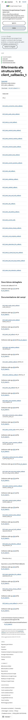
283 (14, 367)
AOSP (2, 53)
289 (14, 408)
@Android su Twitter (6, 666)
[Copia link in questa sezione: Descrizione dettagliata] (23, 282)
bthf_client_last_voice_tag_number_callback (13, 260)
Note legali (5, 711)
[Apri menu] (2, 2)
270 (14, 289)
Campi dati (4, 81)
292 (14, 478)
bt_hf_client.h (14, 88)
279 (14, 327)
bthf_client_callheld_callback (10, 187)
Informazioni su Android (7, 708)
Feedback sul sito (6, 713)
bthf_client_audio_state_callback (11, 114)
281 (14, 340)
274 (14, 312)
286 (14, 354)
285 (14, 393)
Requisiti (3, 647)
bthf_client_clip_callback (8, 203)
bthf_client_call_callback (8, 171)
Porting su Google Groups (7, 681)
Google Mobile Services (7, 697)
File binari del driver (6, 657)
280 (14, 449)
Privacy (16, 711)
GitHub (3, 659)
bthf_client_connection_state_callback (12, 106)
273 (14, 422)
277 (14, 493)
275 (14, 609)
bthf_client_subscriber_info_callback (11, 244)
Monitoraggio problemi (7, 702)
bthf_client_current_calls (8, 220)
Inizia (14, 28)
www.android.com (5, 695)
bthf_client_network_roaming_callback (12, 138)
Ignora (14, 23)
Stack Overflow (5, 700)
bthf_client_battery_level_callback (11, 155)
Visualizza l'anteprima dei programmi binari (12, 652)
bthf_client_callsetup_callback (10, 179)
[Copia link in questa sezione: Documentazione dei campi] (2, 300)
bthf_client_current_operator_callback (12, 163)
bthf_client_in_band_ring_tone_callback (12, 252)
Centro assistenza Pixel (6, 690)
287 (14, 435)
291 (14, 464)
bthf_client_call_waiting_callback (11, 212)
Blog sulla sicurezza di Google (8, 673)
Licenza (11, 711)
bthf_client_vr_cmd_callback (9, 122)
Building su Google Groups (7, 678)
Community (18, 708)
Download (3, 649)
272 (14, 567)
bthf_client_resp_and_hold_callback (11, 195)
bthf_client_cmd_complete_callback (11, 236)
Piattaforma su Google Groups (8, 676)
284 (14, 536)
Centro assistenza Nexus (7, 692)
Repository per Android (7, 644)
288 (14, 596)
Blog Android (4, 671)
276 (14, 522)
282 (14, 380)
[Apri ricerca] (17, 2)
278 (14, 507)
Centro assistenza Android (7, 687)
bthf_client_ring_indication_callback (11, 270)
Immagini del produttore (7, 654)
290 (14, 581)
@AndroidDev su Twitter (7, 668)
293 (14, 551)
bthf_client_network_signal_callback (11, 146)
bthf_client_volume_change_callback (11, 228)
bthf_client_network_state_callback (11, 130)
